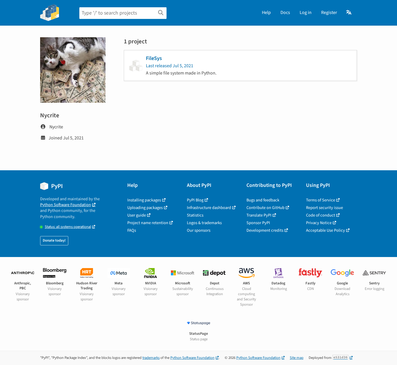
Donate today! (54, 240)
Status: (68, 226)
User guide (136, 215)
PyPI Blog (195, 200)
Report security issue (324, 208)
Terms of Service (320, 200)
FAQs (131, 230)
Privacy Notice (319, 223)
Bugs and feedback (262, 200)
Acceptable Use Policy (325, 230)
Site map (296, 357)
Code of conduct (320, 215)
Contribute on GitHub (265, 208)
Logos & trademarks (204, 223)
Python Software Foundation (65, 205)
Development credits (264, 230)
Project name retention (147, 223)
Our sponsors (198, 230)
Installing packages (144, 200)
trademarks (151, 357)
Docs (285, 12)
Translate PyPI (258, 215)
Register (329, 12)
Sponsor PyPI (258, 223)
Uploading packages (145, 208)
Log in (306, 12)
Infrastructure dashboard (209, 208)
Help (266, 12)
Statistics (195, 215)
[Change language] (349, 12)
